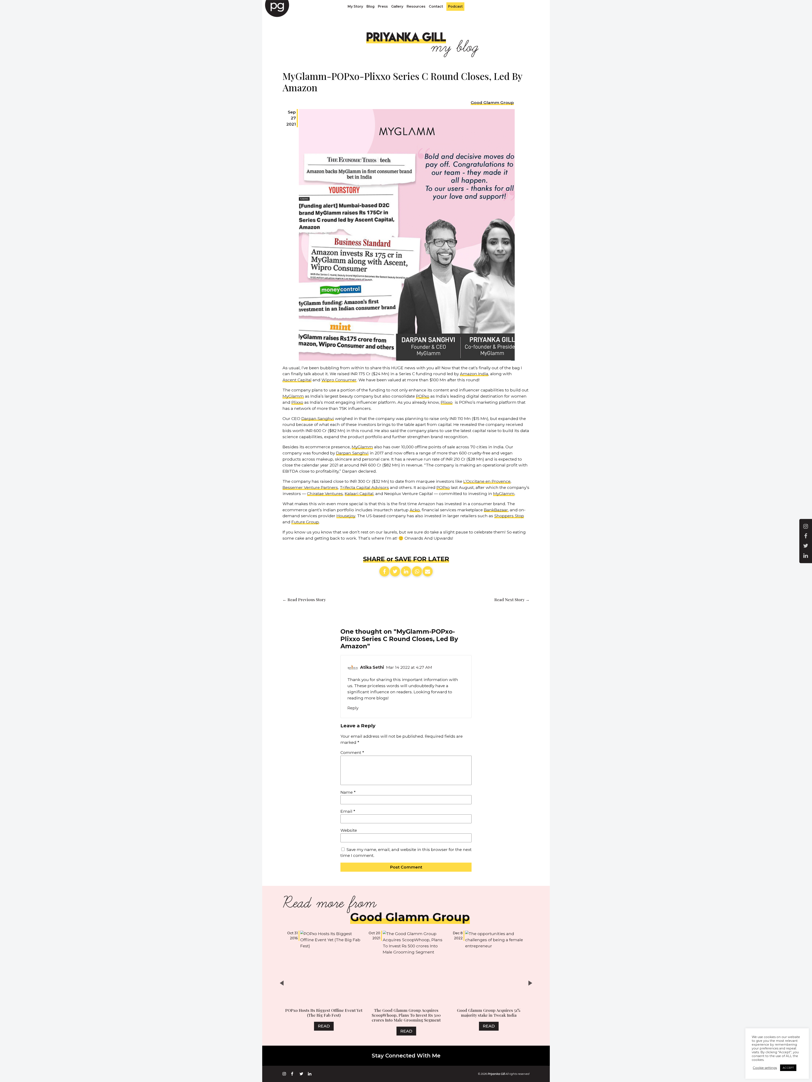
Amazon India (474, 373)
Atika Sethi (372, 667)
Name (347, 792)
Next (531, 983)
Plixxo (297, 402)
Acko (415, 509)
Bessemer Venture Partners (310, 487)
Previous (280, 983)
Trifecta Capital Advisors (364, 487)
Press (383, 6)
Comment (352, 752)
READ (324, 1026)
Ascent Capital (297, 379)
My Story (355, 6)
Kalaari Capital (359, 493)
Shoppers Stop (509, 515)
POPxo (422, 396)
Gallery (397, 6)
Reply (352, 707)
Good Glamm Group (492, 102)
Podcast (455, 6)
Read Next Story (511, 599)
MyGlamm (293, 396)
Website (348, 830)
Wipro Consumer (339, 379)
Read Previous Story (304, 599)
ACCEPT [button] (788, 1067)
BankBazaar (496, 509)
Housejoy (345, 515)
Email (347, 811)
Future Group (305, 521)
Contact (436, 6)
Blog (370, 6)
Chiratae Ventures (325, 493)
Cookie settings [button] (765, 1068)
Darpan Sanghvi (317, 418)
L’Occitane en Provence (486, 481)
